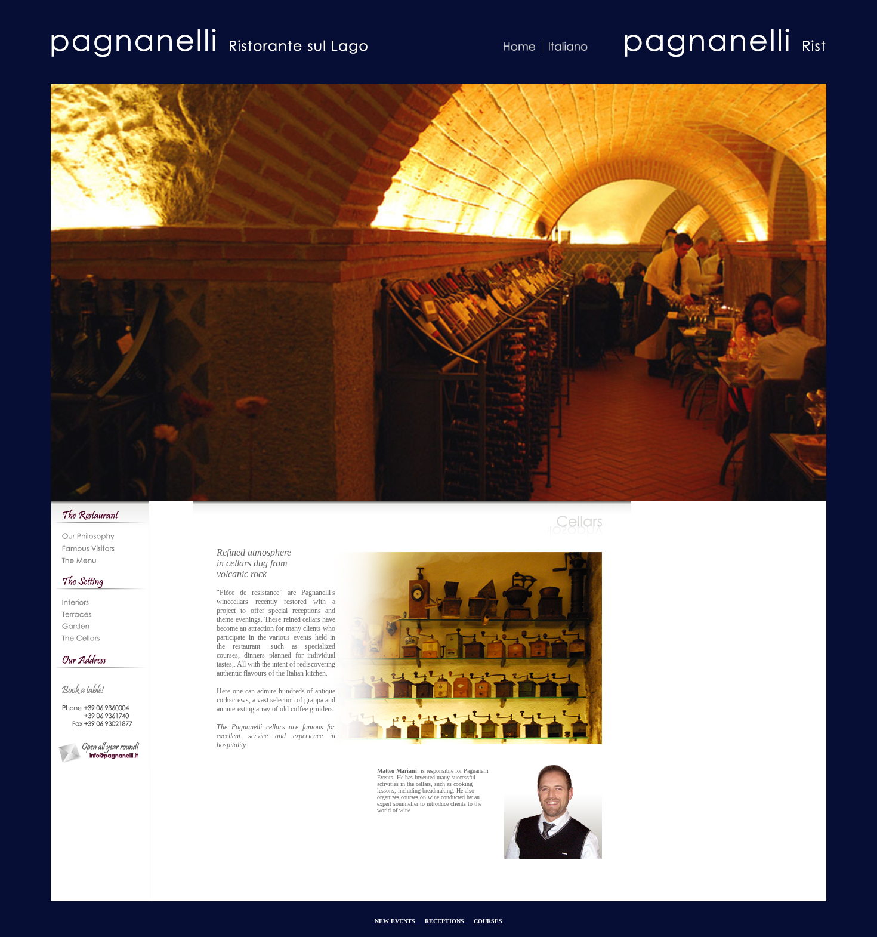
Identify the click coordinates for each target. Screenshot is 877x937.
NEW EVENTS (395, 921)
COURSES (488, 921)
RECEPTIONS (444, 921)
